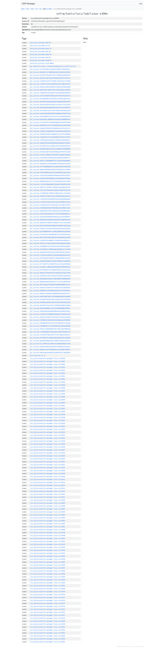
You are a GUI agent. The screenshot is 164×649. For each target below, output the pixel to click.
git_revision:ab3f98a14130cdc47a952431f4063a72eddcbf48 (50, 276)
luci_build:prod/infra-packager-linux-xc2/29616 (47, 482)
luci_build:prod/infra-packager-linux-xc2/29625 (47, 456)
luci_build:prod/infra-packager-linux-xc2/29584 (47, 577)
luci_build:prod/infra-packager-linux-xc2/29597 (47, 538)
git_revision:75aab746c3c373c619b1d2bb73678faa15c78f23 (50, 137)
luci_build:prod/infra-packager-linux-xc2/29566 (47, 630)
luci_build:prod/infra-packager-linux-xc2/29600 (47, 529)
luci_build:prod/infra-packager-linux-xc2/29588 (47, 565)
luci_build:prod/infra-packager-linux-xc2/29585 (47, 574)
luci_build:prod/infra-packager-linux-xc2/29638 (47, 417)
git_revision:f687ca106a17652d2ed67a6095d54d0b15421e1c (50, 284)
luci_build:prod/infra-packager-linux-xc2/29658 (47, 358)
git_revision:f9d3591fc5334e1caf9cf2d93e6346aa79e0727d (50, 196)
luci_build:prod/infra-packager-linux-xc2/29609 (47, 503)
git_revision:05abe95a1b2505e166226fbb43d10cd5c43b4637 (50, 252)
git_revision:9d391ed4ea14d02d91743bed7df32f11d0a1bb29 (50, 352)
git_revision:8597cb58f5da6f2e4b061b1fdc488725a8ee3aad (50, 225)
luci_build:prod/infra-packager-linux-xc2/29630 (47, 441)
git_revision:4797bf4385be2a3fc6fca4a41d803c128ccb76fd (50, 172)
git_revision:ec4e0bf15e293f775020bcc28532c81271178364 (50, 81)
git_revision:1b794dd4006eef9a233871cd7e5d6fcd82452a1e (50, 98)
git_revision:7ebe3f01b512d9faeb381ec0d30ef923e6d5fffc (50, 158)
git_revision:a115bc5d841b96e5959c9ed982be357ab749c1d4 (50, 113)
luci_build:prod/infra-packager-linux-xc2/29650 (47, 382)
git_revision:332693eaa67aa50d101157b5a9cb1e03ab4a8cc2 (50, 140)
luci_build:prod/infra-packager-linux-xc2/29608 (47, 506)
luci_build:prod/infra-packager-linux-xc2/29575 (47, 603)
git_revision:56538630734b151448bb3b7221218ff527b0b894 (50, 134)
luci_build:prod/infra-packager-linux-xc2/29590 (47, 559)
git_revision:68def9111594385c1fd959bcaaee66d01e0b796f (50, 187)
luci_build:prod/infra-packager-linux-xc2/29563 (47, 639)
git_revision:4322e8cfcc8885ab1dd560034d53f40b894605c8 (50, 267)
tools (32, 9)
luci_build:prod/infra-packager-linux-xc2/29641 (47, 408)
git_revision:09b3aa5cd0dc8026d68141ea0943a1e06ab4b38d (50, 87)
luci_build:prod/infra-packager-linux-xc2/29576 (47, 600)
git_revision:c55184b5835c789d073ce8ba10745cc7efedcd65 (50, 193)
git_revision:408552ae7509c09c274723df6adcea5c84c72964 (50, 273)
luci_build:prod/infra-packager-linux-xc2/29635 (47, 426)
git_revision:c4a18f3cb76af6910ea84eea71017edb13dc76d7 (50, 84)
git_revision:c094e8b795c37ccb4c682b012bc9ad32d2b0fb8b (50, 326)
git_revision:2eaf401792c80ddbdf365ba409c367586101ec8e (50, 314)
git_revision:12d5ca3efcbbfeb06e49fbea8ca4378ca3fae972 (50, 175)
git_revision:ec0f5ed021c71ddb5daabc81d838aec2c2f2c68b (50, 249)
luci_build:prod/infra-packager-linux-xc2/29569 (47, 621)
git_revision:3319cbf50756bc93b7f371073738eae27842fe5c (50, 335)
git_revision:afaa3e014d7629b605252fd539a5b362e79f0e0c (50, 178)
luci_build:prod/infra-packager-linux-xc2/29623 (47, 461)
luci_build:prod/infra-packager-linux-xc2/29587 (47, 568)
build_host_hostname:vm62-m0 (40, 51)
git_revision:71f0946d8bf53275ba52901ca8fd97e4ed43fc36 (50, 332)
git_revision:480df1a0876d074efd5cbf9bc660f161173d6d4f (50, 169)
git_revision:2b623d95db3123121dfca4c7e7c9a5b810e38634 (50, 116)
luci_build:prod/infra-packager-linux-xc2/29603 (47, 521)
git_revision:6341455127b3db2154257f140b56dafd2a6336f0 (50, 75)
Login (140, 3)
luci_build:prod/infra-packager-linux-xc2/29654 (47, 370)
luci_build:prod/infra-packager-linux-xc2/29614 (47, 488)
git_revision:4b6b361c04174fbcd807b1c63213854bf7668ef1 (50, 349)
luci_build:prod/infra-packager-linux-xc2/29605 (47, 515)
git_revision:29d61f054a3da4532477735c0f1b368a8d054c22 (50, 214)
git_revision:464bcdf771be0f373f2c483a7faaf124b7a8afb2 (50, 287)
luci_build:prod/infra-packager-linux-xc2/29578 (47, 594)
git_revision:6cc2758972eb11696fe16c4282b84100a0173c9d (50, 343)
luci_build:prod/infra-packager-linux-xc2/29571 (47, 615)
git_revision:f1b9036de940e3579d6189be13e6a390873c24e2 (50, 208)
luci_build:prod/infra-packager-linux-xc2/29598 (47, 535)
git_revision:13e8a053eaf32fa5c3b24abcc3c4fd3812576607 (50, 205)
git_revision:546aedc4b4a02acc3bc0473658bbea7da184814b (50, 261)
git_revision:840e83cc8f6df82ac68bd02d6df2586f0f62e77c (50, 293)
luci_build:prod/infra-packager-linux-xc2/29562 (47, 642)
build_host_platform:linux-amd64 (42, 63)
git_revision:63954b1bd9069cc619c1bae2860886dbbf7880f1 (50, 308)
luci (37, 9)
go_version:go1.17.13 (37, 355)
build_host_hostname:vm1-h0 (40, 45)
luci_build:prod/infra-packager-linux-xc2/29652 (47, 376)
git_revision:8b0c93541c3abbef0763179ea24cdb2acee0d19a (50, 90)
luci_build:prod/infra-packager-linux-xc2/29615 (47, 485)
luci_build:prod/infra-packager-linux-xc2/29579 (47, 591)
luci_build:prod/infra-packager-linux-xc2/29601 (47, 526)
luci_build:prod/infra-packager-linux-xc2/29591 (47, 556)
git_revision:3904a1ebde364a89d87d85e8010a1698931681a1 (50, 311)
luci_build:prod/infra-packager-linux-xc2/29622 (47, 464)
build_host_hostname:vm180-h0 (40, 60)
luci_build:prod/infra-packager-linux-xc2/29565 (47, 633)
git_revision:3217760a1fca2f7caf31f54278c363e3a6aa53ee (50, 110)
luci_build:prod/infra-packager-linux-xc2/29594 (47, 547)
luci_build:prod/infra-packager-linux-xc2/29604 (47, 518)
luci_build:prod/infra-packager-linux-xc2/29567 (47, 627)
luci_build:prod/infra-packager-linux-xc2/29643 (47, 402)
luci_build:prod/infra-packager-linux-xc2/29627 (47, 450)
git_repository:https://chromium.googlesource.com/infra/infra (53, 66)
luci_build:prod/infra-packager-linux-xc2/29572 (47, 612)
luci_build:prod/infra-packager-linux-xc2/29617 (47, 479)
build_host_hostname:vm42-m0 (40, 57)
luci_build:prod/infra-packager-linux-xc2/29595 (47, 544)
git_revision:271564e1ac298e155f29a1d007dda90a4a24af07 (50, 255)
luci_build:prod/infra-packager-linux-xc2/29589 (47, 562)
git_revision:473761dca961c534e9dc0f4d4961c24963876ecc (50, 69)
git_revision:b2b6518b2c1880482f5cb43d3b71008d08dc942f (50, 119)
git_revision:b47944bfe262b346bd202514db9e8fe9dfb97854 (50, 101)
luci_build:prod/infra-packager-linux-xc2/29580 (47, 588)
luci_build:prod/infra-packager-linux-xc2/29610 (47, 500)
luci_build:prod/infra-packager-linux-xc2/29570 (47, 618)
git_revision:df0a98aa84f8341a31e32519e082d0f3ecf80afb (50, 323)
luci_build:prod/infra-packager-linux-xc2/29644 (47, 400)
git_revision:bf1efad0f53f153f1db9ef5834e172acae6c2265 (50, 270)
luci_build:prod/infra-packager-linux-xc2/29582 (47, 583)
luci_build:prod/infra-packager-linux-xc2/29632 (47, 435)
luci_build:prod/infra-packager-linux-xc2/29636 (47, 423)
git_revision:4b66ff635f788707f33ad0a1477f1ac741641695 (50, 222)
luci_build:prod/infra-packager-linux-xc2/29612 (47, 494)
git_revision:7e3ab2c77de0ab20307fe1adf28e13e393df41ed (50, 131)
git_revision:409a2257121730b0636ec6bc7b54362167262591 (50, 72)
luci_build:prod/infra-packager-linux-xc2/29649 (47, 385)
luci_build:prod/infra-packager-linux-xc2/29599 (47, 532)
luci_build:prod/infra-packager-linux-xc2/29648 (47, 388)
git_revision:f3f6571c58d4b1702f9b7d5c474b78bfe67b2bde (50, 155)
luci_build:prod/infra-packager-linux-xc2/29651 (47, 379)
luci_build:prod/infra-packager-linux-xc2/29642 (47, 405)
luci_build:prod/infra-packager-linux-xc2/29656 (47, 364)
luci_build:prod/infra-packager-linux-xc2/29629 (47, 444)
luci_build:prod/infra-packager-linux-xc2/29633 (47, 432)
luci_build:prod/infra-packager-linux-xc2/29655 (47, 367)
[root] (22, 9)
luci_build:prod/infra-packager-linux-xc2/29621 (47, 467)
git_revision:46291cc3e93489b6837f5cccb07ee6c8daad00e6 (50, 160)
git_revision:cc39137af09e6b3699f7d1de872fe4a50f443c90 (50, 184)
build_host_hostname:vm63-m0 (40, 42)
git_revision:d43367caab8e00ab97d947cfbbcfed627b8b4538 (50, 329)
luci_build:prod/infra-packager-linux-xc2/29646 (47, 394)
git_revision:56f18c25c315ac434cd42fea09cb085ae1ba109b (50, 243)
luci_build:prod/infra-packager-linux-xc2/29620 (47, 470)
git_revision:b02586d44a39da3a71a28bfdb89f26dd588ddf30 (50, 279)
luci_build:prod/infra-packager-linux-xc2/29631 (47, 438)
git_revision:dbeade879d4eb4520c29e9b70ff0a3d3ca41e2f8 (50, 340)
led (40, 9)
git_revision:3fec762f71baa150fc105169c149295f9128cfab (50, 190)
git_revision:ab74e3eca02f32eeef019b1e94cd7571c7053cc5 (50, 78)
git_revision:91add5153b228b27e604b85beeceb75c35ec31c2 (50, 128)
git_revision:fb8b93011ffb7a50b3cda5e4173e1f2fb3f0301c (50, 290)
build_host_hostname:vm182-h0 (40, 54)
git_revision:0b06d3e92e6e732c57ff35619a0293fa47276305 (50, 181)
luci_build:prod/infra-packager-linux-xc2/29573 (47, 609)
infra (27, 9)
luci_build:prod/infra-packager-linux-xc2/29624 (47, 459)
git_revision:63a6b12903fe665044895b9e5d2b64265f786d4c (50, 143)
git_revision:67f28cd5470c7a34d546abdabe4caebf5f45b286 (50, 122)
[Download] (32, 24)
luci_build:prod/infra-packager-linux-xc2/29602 (47, 523)
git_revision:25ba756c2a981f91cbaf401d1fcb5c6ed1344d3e (50, 317)
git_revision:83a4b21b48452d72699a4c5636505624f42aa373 (50, 346)
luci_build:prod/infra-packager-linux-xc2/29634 (47, 429)
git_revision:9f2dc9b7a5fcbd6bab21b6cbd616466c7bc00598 (50, 338)
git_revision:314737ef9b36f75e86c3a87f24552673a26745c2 (50, 96)
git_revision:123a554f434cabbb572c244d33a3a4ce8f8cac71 (50, 240)
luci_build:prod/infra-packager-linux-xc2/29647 (47, 391)
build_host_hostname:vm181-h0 (40, 48)
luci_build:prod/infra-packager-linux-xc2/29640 (47, 411)
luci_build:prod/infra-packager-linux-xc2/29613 (47, 491)
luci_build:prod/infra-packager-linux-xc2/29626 (47, 453)
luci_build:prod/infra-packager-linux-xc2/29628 (47, 447)
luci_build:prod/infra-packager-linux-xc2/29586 (47, 571)
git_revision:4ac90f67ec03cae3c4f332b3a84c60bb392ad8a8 (50, 305)
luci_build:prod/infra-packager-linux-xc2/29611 (47, 497)
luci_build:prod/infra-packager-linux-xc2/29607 (47, 509)
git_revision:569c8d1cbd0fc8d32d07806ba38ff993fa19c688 (50, 152)
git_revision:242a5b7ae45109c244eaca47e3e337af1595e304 (50, 299)
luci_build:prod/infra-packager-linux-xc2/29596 (47, 541)
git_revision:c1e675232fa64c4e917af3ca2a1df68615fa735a (50, 202)
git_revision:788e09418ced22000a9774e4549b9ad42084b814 (50, 93)
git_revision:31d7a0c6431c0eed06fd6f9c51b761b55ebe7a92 (50, 234)
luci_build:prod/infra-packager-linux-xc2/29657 (47, 361)
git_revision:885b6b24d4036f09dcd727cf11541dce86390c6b (50, 281)
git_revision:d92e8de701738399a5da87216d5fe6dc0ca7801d (50, 163)
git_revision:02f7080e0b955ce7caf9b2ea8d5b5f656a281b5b (50, 231)
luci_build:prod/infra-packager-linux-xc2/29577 (47, 597)
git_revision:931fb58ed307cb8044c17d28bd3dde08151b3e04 (50, 258)
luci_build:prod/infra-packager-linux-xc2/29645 (47, 397)
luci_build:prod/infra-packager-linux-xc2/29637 (47, 420)
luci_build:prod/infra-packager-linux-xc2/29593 (47, 550)
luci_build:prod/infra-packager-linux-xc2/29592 (47, 553)
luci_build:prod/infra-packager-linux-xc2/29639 (47, 414)
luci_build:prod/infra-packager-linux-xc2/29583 (47, 580)
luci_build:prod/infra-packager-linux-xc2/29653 (47, 373)
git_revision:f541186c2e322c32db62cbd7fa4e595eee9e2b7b (50, 146)
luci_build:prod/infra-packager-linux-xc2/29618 (47, 476)
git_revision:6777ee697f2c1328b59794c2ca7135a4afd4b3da (50, 264)
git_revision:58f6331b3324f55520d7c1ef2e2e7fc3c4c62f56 (50, 104)
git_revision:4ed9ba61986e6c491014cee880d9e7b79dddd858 (50, 149)
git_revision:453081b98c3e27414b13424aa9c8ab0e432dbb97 (50, 246)
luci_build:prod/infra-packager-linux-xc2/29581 (47, 585)
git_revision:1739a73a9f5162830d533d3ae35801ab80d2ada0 (50, 199)
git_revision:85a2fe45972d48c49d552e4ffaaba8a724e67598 (50, 237)
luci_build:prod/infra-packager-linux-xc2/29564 (47, 636)
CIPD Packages (28, 3)
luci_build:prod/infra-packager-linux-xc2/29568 (47, 624)
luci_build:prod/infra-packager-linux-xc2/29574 (47, 606)
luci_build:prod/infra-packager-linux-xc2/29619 (47, 473)
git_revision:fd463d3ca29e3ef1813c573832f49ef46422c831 (50, 302)
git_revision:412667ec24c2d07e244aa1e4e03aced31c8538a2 (50, 228)
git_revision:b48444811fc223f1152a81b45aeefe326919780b (50, 125)
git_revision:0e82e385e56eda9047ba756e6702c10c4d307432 (50, 107)
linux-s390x (48, 9)
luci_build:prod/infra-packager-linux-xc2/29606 (47, 512)
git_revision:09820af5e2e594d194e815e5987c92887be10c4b (50, 219)
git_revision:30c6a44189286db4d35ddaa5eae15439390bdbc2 (50, 217)
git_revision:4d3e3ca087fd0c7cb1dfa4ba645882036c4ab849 (50, 296)
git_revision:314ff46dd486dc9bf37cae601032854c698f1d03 (50, 166)
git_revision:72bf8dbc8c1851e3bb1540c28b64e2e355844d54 (50, 320)
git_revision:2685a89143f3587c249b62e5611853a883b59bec (50, 211)
